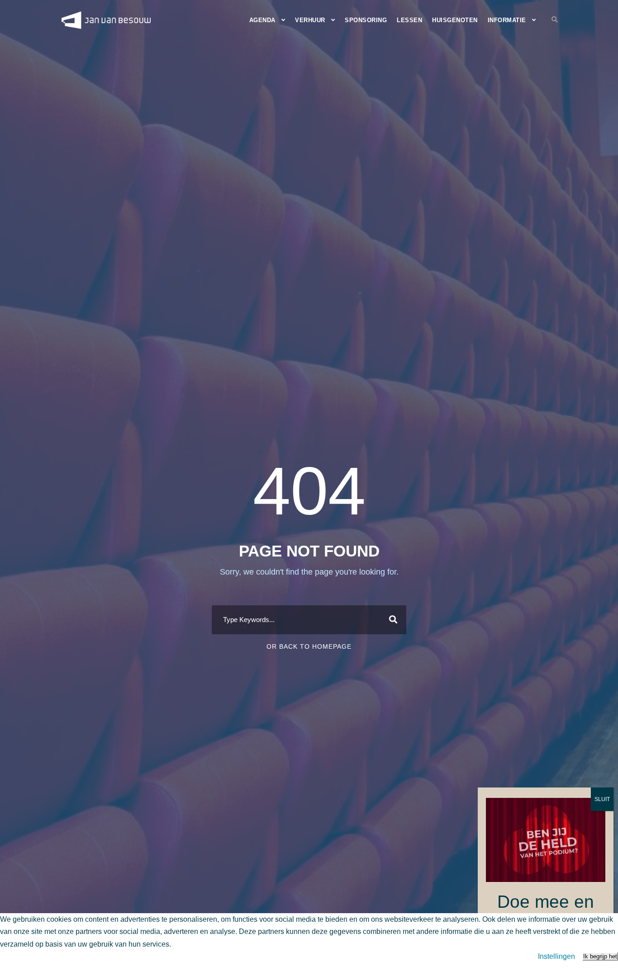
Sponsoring (366, 20)
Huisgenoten (455, 20)
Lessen (409, 20)
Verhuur (310, 20)
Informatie (507, 20)
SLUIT (602, 799)
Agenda (262, 20)
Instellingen (556, 956)
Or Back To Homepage (309, 646)
